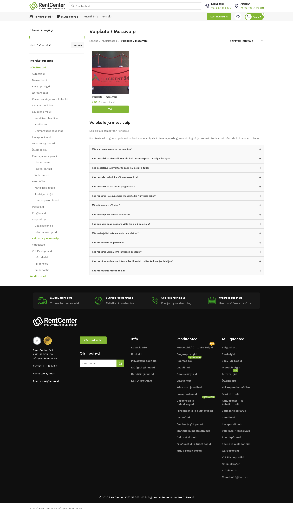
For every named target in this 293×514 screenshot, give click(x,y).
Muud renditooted (189, 450)
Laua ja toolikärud (43, 105)
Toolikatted (41, 124)
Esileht (93, 40)
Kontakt (136, 354)
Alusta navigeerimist (46, 381)
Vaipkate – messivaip (104, 97)
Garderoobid (40, 92)
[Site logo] (47, 5)
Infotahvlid (41, 257)
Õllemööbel (39, 149)
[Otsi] (120, 363)
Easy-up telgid (187, 354)
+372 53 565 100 (221, 7)
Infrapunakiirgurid (46, 232)
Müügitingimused (143, 367)
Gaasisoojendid (44, 225)
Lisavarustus (42, 162)
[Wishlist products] (238, 16)
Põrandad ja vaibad (189, 387)
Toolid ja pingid (44, 194)
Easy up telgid (41, 86)
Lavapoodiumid (41, 137)
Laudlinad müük (41, 111)
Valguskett (38, 244)
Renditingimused (142, 374)
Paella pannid (43, 168)
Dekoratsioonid (187, 437)
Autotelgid (38, 73)
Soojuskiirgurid (187, 374)
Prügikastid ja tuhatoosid (194, 444)
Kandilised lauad (45, 187)
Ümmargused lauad (47, 200)
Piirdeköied (41, 263)
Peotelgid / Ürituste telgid (195, 347)
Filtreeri (78, 45)
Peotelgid (38, 206)
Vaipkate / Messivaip (45, 238)
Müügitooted (37, 67)
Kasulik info (139, 347)
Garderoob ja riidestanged (195, 402)
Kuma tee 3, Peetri (252, 7)
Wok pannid (42, 175)
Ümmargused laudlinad (49, 130)
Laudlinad (183, 367)
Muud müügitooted (43, 143)
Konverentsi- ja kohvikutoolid (50, 99)
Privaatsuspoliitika (143, 360)
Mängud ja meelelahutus (193, 430)
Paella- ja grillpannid (190, 424)
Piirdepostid (42, 270)
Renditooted (37, 276)
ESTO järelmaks (142, 380)
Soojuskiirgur (40, 219)
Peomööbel (39, 181)
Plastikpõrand (231, 437)
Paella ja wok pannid (45, 156)
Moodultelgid (231, 367)
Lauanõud (183, 417)
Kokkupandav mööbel (236, 387)
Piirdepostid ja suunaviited (195, 410)
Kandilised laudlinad (47, 118)
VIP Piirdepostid (42, 251)
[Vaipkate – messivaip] (110, 72)
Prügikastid (39, 213)
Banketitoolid (40, 80)
